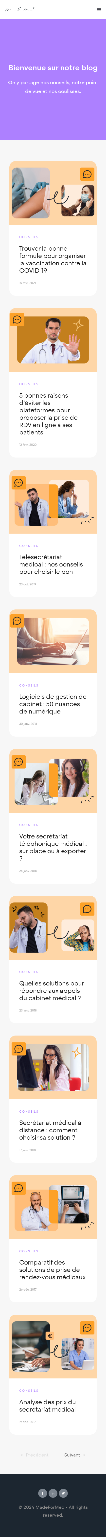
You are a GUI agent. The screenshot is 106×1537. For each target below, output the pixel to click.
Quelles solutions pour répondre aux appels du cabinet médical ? (51, 991)
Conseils (28, 237)
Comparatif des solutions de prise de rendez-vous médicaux (52, 1270)
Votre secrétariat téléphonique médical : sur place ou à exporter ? (53, 847)
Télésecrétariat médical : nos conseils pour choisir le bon (51, 564)
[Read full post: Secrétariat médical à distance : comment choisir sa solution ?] (53, 1067)
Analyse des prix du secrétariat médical (47, 1405)
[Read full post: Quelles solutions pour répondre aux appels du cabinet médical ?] (53, 928)
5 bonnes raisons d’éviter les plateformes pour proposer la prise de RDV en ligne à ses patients (48, 414)
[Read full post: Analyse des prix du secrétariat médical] (53, 1346)
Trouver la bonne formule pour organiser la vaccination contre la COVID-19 (53, 259)
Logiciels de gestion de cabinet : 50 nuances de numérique (53, 704)
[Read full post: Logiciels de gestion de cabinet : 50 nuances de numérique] (53, 641)
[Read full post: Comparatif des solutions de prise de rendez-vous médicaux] (53, 1207)
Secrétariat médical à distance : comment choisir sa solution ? (50, 1130)
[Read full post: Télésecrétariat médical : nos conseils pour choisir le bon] (53, 502)
